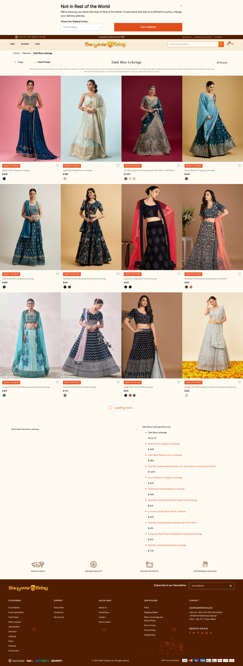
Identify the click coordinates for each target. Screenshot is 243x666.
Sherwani (12, 631)
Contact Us (58, 612)
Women (26, 53)
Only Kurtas (13, 617)
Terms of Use (149, 625)
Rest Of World (18, 661)
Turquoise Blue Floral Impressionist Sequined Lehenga (26, 387)
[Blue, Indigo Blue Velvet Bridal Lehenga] (126, 395)
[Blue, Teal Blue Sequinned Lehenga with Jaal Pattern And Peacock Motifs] (126, 179)
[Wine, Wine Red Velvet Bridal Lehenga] (130, 395)
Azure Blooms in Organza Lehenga (199, 170)
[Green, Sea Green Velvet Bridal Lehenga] (134, 395)
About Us (103, 607)
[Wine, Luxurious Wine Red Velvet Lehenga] (130, 287)
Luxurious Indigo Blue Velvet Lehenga (140, 279)
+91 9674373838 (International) (203, 616)
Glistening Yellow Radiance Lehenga (18, 279)
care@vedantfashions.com (200, 607)
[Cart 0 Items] (232, 44)
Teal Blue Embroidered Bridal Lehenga (79, 387)
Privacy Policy (150, 630)
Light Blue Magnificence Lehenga (77, 170)
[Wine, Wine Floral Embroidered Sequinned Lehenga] (69, 287)
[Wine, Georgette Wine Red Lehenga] (191, 287)
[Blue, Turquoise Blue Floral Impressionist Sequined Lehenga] (4, 395)
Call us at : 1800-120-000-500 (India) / (205, 612)
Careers (102, 617)
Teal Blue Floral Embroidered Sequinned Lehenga (84, 279)
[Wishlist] (58, 165)
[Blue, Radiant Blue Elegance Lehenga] (4, 179)
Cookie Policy (150, 635)
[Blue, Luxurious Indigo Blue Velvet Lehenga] (126, 287)
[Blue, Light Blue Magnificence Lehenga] (65, 179)
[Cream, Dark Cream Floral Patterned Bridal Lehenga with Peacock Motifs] (130, 178)
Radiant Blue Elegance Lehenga (16, 170)
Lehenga (12, 636)
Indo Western (14, 627)
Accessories (13, 651)
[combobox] (196, 44)
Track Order (59, 607)
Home (16, 53)
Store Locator (105, 622)
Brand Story (104, 612)
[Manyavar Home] (105, 44)
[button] (13, 44)
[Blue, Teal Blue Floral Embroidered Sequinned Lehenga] (65, 287)
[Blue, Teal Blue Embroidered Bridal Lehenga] (65, 395)
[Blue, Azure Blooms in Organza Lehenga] (186, 179)
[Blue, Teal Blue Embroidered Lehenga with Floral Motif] (186, 287)
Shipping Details (151, 612)
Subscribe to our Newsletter (170, 585)
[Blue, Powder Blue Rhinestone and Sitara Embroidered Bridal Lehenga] (186, 395)
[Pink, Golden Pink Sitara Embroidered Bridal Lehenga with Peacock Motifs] (134, 178)
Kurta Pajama (14, 607)
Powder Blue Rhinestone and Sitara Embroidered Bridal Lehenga (210, 387)
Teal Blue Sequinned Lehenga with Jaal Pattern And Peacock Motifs (150, 170)
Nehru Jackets (14, 622)
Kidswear (12, 646)
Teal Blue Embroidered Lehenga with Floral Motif (205, 279)
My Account (59, 617)
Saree (11, 641)
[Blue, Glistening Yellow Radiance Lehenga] (4, 287)
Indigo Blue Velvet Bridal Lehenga (138, 387)
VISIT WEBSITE (148, 27)
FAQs (146, 607)
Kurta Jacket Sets (15, 612)
